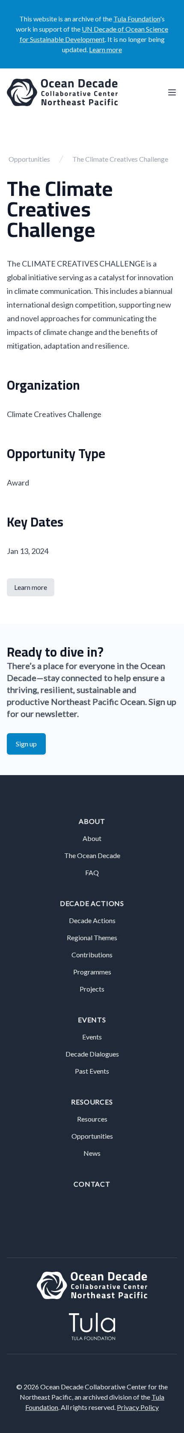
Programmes (92, 972)
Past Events (92, 1071)
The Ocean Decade (92, 855)
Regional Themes (92, 937)
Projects (92, 989)
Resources (92, 1102)
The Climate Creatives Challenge (120, 159)
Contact (92, 1184)
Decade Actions (92, 903)
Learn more (105, 49)
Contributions (92, 954)
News (92, 1153)
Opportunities (29, 159)
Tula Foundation (136, 19)
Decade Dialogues (92, 1054)
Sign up (26, 744)
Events (92, 1020)
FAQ (92, 872)
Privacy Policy (138, 1407)
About (92, 821)
